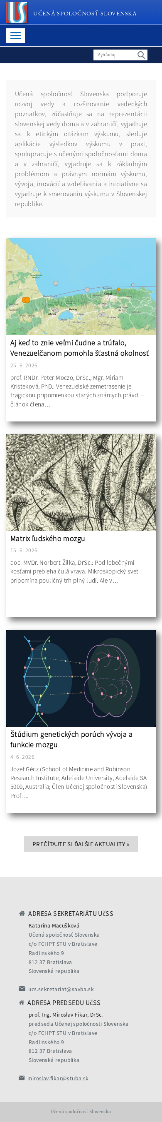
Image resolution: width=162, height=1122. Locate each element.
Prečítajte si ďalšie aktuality (81, 844)
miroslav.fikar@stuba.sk (57, 1078)
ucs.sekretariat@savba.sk (61, 989)
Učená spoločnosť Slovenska (85, 13)
